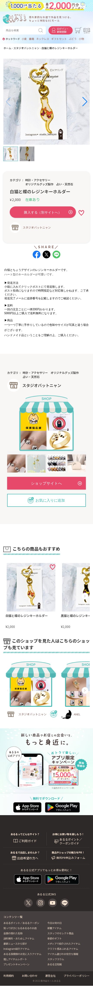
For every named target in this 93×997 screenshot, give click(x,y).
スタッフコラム (55, 959)
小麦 (24, 38)
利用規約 (8, 975)
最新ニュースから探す (15, 943)
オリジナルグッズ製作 (39, 184)
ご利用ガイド (28, 841)
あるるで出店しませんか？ (25, 852)
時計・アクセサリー (37, 180)
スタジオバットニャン (37, 227)
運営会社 (50, 975)
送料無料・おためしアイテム (18, 938)
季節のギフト (54, 938)
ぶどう (73, 38)
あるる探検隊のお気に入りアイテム (22, 954)
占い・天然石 (64, 184)
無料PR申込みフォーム (70, 858)
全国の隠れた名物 (12, 933)
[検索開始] (41, 30)
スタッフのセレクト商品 (60, 933)
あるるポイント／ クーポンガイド (70, 841)
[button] (8, 101)
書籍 (31, 38)
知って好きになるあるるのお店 (20, 928)
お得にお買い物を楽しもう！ (68, 834)
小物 (81, 38)
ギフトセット (59, 38)
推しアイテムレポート (15, 959)
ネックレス (42, 38)
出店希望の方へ (27, 858)
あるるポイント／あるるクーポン (21, 923)
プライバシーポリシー (77, 975)
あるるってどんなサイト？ (25, 834)
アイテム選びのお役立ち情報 (62, 954)
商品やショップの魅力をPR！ (68, 852)
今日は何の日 (54, 923)
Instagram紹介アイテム (16, 948)
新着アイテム (54, 928)
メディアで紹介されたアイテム (63, 943)
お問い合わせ (29, 975)
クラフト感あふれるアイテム (62, 948)
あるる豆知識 (54, 964)
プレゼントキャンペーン (16, 964)
